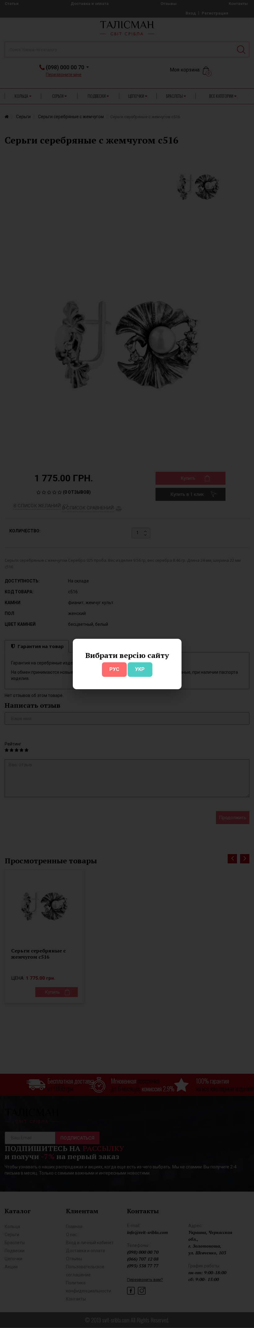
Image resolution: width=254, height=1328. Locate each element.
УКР (140, 669)
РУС (114, 669)
